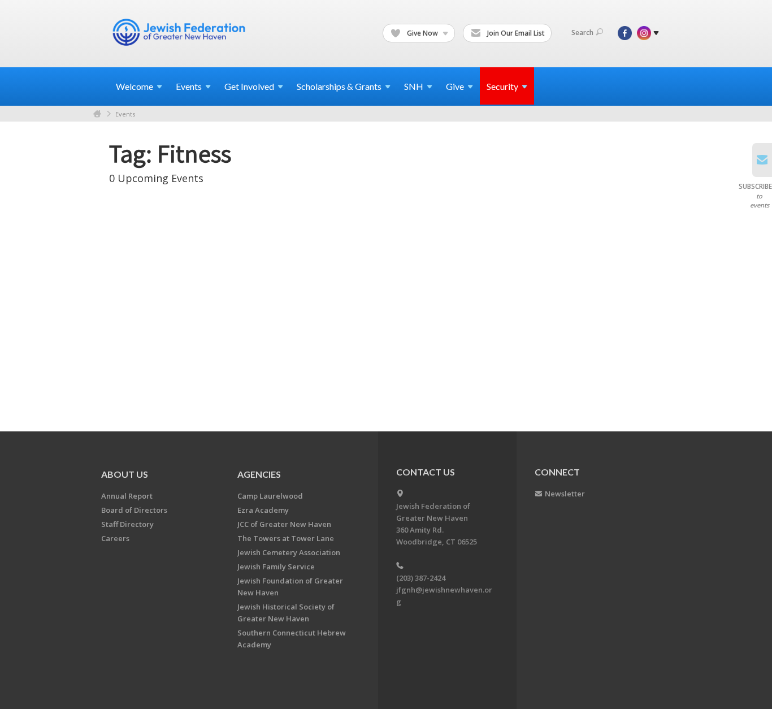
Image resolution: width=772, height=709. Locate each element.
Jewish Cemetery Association (288, 552)
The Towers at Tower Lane (285, 538)
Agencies (259, 474)
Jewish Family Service (276, 566)
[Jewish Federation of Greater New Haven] (180, 32)
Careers (115, 538)
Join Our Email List (515, 33)
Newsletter (565, 493)
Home (97, 114)
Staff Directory (127, 524)
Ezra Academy (263, 510)
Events (125, 114)
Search (582, 32)
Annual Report (127, 496)
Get (249, 86)
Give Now (422, 33)
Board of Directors (134, 510)
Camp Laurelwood (270, 496)
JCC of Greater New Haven (284, 524)
